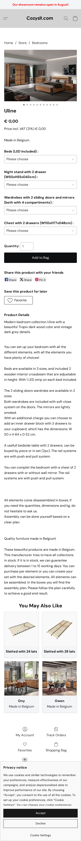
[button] (40, 18)
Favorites (25, 750)
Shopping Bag (56, 750)
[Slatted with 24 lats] (21, 629)
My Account (25, 735)
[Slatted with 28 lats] (59, 629)
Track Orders (56, 735)
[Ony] (21, 678)
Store (22, 43)
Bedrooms (40, 43)
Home (8, 43)
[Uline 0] (40, 75)
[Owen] (59, 678)
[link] (40, 834)
